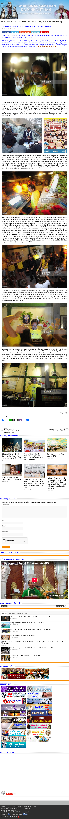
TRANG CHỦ (6, 22)
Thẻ (26, 613)
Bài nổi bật (12, 613)
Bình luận (5, 505)
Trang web (5, 532)
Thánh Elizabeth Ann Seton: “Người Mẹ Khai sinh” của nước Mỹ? (30, 617)
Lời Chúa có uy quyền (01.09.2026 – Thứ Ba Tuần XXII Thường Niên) (32, 648)
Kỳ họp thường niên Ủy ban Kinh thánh (22, 635)
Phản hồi (20, 613)
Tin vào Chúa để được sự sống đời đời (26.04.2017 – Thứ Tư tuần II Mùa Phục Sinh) (12, 430)
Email (4, 526)
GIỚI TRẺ (14, 22)
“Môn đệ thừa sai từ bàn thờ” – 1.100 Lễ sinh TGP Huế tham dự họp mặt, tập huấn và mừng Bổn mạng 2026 (34, 483)
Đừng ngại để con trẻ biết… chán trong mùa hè (11, 478)
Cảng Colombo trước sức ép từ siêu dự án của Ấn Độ (27, 623)
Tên (3, 520)
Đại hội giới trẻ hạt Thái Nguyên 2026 (55, 455)
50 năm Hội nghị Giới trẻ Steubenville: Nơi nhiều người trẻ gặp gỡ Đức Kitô (12, 456)
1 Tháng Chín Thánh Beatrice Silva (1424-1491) (25, 655)
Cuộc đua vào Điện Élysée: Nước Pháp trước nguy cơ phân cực (30, 629)
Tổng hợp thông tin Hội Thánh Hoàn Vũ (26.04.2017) (57, 429)
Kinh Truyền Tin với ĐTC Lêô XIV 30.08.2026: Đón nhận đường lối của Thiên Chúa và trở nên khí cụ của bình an (33, 642)
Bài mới (4, 613)
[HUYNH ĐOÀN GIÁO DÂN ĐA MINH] (34, 9)
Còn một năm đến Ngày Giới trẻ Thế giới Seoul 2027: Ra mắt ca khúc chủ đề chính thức (34, 457)
